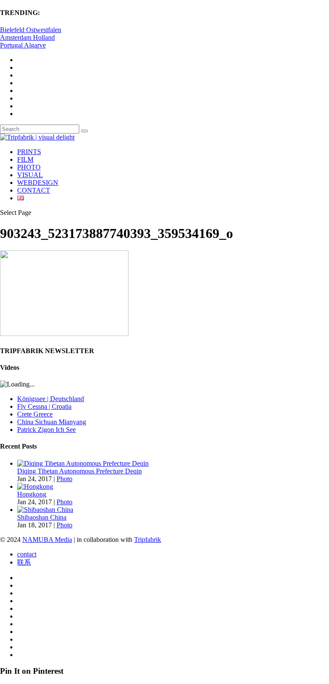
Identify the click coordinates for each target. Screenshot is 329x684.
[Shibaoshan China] (45, 509)
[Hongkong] (35, 486)
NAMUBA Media (47, 539)
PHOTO (29, 167)
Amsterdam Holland (27, 37)
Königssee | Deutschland (50, 398)
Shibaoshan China (41, 517)
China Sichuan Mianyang (51, 421)
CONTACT (33, 190)
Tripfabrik (147, 539)
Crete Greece (35, 414)
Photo (64, 478)
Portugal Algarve (23, 45)
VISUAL (30, 174)
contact (26, 554)
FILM (25, 159)
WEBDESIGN (37, 182)
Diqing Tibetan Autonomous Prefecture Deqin (79, 471)
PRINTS (29, 151)
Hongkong (31, 494)
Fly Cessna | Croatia (44, 406)
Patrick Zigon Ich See (46, 429)
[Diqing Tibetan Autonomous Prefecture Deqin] (83, 463)
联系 (24, 562)
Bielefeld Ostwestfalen (30, 29)
